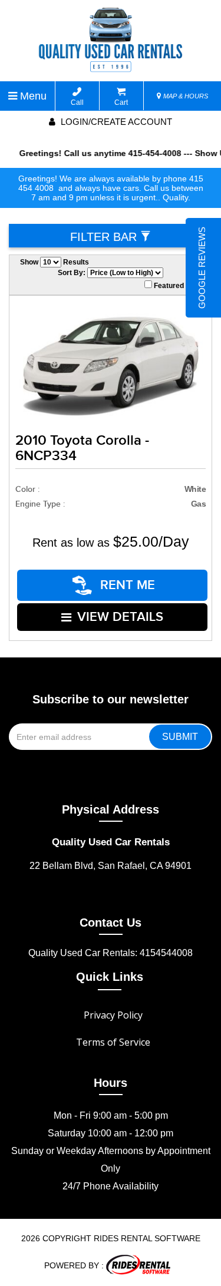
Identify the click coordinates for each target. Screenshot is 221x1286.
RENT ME (126, 585)
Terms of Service (113, 1042)
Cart (121, 102)
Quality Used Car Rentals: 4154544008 (110, 953)
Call (77, 102)
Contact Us (110, 922)
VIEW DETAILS (120, 617)
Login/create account (115, 122)
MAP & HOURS (184, 96)
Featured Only (176, 286)
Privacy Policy (113, 1015)
